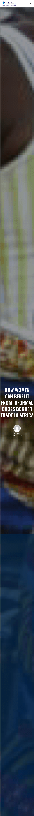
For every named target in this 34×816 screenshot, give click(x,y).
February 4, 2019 (17, 435)
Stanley (18, 433)
